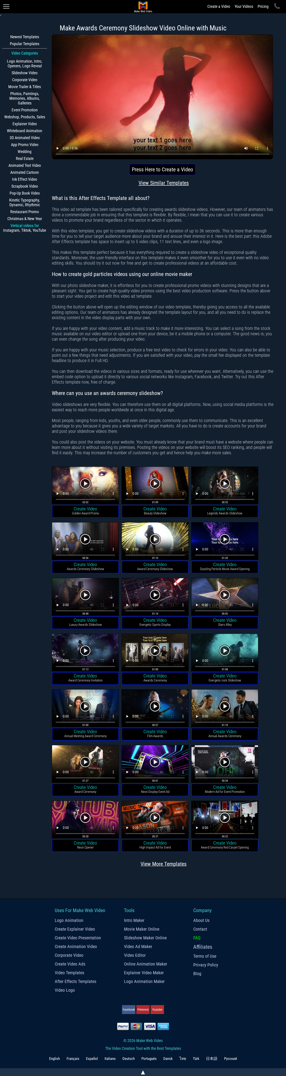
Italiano (110, 1058)
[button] (85, 486)
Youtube (157, 1009)
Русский (230, 1058)
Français (73, 1058)
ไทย (182, 1058)
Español (92, 1058)
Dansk (168, 1058)
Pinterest (143, 1009)
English (54, 1058)
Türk (196, 1058)
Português (149, 1058)
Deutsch (128, 1058)
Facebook (129, 1009)
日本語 (211, 1058)
